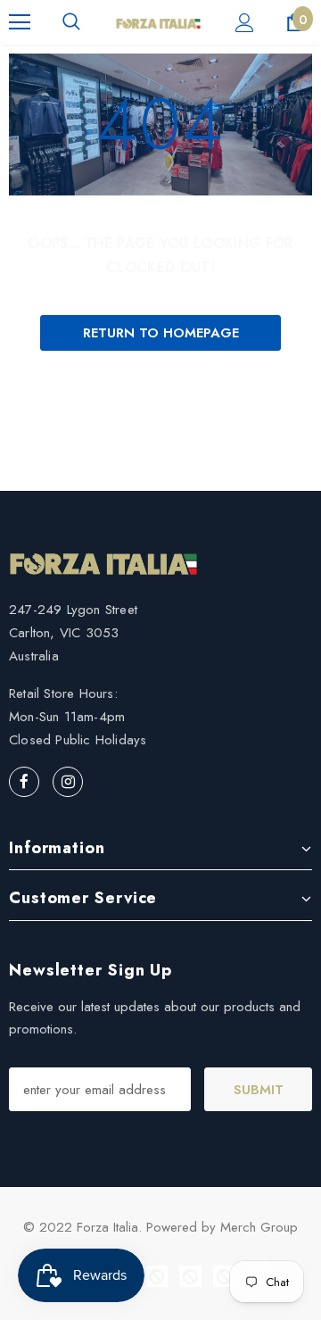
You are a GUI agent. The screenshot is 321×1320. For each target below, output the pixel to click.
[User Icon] (244, 22)
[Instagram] (68, 782)
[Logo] (158, 22)
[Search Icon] (71, 22)
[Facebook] (24, 782)
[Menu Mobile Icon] (19, 22)
